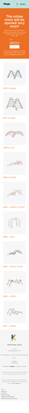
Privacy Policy (5, 395)
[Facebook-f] (13, 358)
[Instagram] (15, 358)
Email (11, 39)
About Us (4, 391)
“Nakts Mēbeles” (16, 383)
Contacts (4, 393)
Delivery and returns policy (9, 398)
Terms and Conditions (7, 396)
